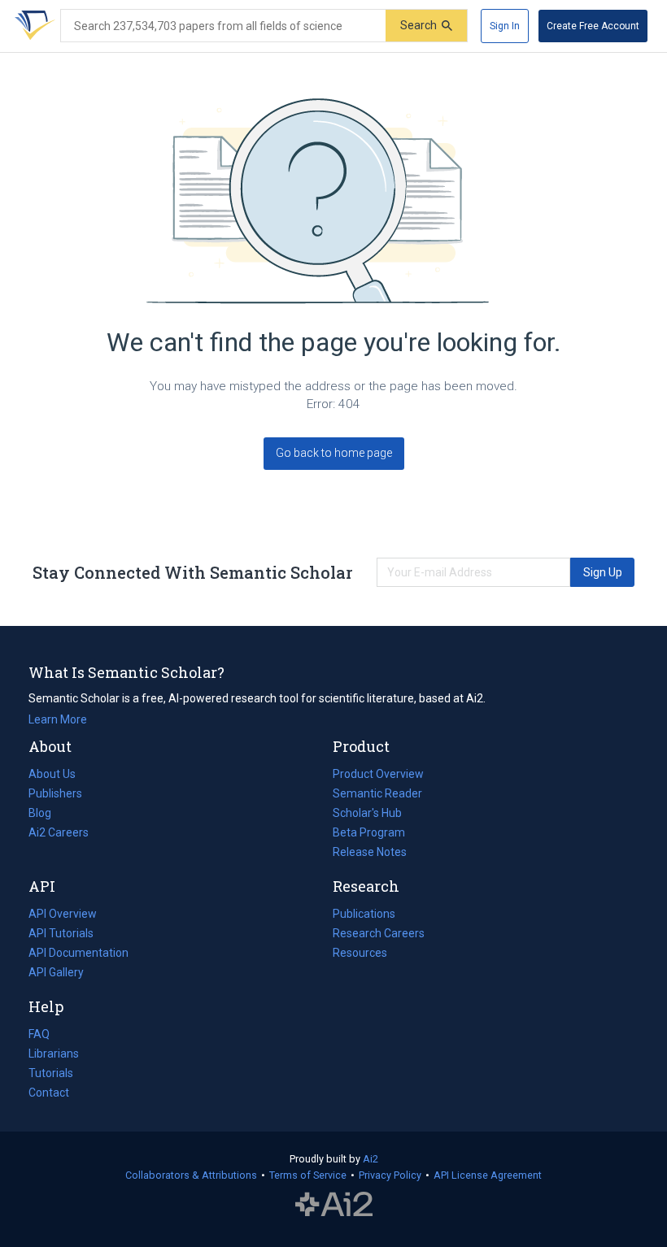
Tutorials (50, 1073)
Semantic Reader (377, 793)
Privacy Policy (390, 1175)
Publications (364, 915)
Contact (48, 1092)
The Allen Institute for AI (334, 1204)
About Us (52, 773)
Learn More (57, 719)
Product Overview (378, 773)
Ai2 (370, 1159)
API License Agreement (488, 1175)
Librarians (53, 1053)
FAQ (39, 1034)
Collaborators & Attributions (191, 1175)
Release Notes (370, 851)
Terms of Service (308, 1175)
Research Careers (379, 935)
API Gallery (56, 972)
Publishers (55, 793)
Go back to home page (334, 452)
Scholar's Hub (367, 812)
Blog (46, 814)
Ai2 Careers (58, 834)
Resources (360, 954)
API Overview (62, 913)
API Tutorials (61, 933)
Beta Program (369, 832)
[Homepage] (31, 26)
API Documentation (78, 954)
